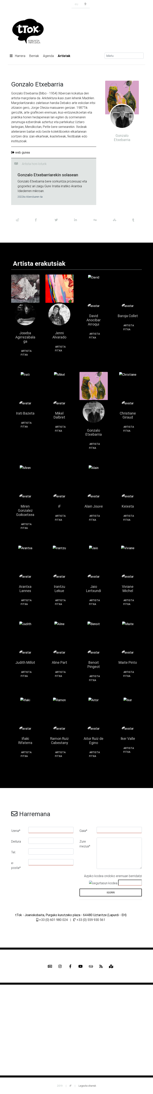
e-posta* (16, 865)
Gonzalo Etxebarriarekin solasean (48, 174)
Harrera (19, 56)
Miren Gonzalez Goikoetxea (25, 510)
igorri (111, 892)
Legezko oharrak (87, 1085)
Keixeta (128, 506)
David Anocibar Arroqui (93, 320)
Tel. (13, 852)
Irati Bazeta (25, 413)
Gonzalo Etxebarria (93, 432)
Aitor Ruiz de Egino (93, 740)
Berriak (34, 56)
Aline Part (59, 662)
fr (85, 4)
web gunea (22, 152)
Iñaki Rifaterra (25, 740)
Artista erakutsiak (39, 263)
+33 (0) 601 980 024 (53, 920)
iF (59, 506)
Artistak (64, 56)
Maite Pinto (128, 662)
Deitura (16, 841)
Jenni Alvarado (59, 335)
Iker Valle (128, 738)
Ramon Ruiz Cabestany (59, 740)
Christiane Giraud (128, 415)
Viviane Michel (127, 588)
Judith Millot (25, 662)
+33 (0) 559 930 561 (90, 920)
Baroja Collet (128, 316)
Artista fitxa (26, 352)
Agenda (48, 56)
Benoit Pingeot (93, 664)
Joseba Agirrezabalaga (25, 337)
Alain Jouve (93, 506)
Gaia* (83, 831)
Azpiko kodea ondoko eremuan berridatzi (113, 876)
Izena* (15, 831)
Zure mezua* (84, 843)
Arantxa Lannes (25, 588)
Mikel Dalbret (59, 415)
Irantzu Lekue (59, 588)
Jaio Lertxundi (93, 588)
